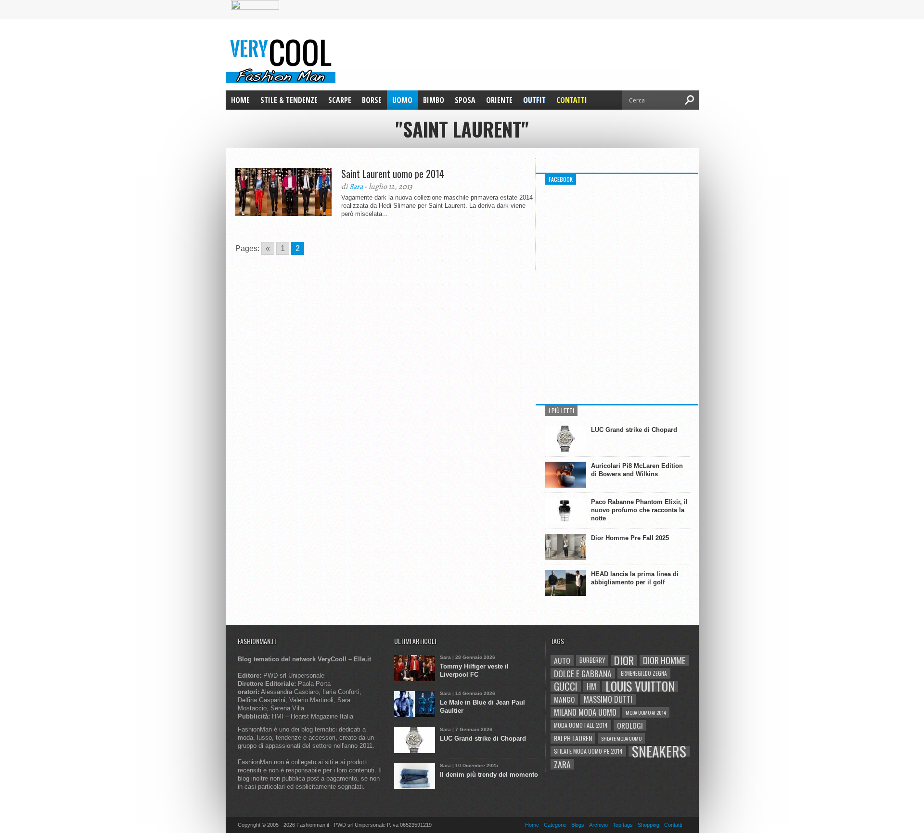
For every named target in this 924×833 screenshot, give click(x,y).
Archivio (598, 825)
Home (240, 100)
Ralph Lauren (573, 738)
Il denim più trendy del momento (489, 774)
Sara (356, 186)
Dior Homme (664, 660)
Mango (564, 699)
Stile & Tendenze (289, 100)
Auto (562, 660)
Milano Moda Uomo (585, 712)
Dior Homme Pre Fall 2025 (630, 538)
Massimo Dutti (608, 699)
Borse (372, 100)
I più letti (561, 410)
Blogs (577, 825)
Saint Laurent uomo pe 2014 (392, 173)
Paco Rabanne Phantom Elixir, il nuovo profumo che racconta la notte (639, 510)
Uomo (402, 100)
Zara (562, 764)
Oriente (499, 100)
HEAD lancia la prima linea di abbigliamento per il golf (635, 578)
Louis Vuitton (640, 686)
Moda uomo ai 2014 (646, 712)
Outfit (534, 100)
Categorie (555, 825)
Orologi (630, 725)
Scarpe (339, 100)
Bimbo (433, 100)
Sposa (465, 100)
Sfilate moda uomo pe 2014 (588, 751)
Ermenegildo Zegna (644, 673)
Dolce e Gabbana (583, 673)
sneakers (659, 751)
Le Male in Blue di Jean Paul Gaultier (482, 706)
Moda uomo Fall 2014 (581, 725)
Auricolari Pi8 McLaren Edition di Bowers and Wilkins (637, 470)
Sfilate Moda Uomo (621, 738)
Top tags (623, 825)
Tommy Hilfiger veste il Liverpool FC (474, 670)
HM (591, 686)
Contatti (571, 100)
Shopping (648, 825)
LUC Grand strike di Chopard (634, 429)
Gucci (566, 686)
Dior (624, 660)
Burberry (592, 660)
